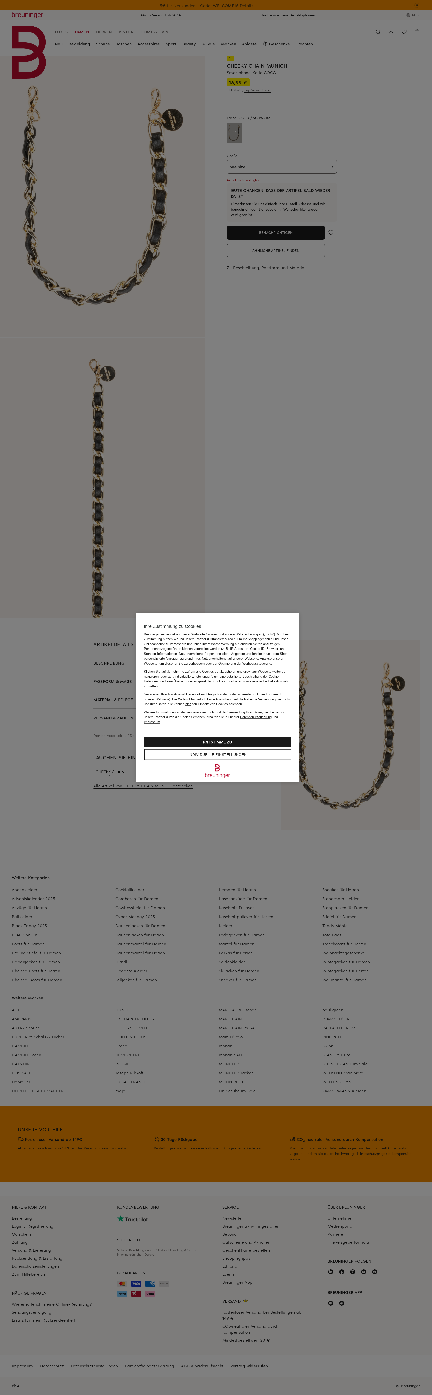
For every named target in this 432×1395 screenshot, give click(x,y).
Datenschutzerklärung (256, 717)
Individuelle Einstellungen (217, 755)
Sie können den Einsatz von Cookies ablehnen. (205, 704)
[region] (217, 697)
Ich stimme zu (217, 742)
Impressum (152, 722)
